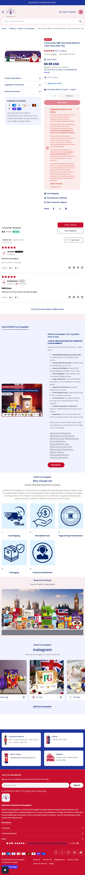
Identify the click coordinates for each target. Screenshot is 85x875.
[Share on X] (59, 208)
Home (4, 28)
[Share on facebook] (69, 267)
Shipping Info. (59, 859)
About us (36, 859)
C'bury (53, 54)
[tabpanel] (42, 400)
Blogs (51, 863)
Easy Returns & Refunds (57, 198)
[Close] (78, 109)
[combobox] (42, 21)
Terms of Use (30, 791)
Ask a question (70, 231)
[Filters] (66, 239)
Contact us (47, 859)
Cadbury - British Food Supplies (22, 28)
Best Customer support (57, 202)
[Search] (80, 21)
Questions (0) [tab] (18, 240)
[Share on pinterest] (78, 267)
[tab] (15, 328)
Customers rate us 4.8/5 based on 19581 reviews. (47, 843)
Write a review (70, 225)
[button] (49, 51)
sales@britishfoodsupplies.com (22, 757)
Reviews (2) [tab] (6, 240)
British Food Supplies (16, 859)
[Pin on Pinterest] (66, 208)
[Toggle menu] (3, 12)
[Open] (5, 869)
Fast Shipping (52, 193)
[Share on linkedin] (82, 267)
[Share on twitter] (74, 267)
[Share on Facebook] (53, 208)
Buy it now (62, 102)
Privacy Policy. (42, 791)
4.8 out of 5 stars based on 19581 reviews (47, 309)
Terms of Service (40, 863)
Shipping (47, 67)
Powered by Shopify (10, 862)
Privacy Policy (73, 859)
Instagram (42, 649)
